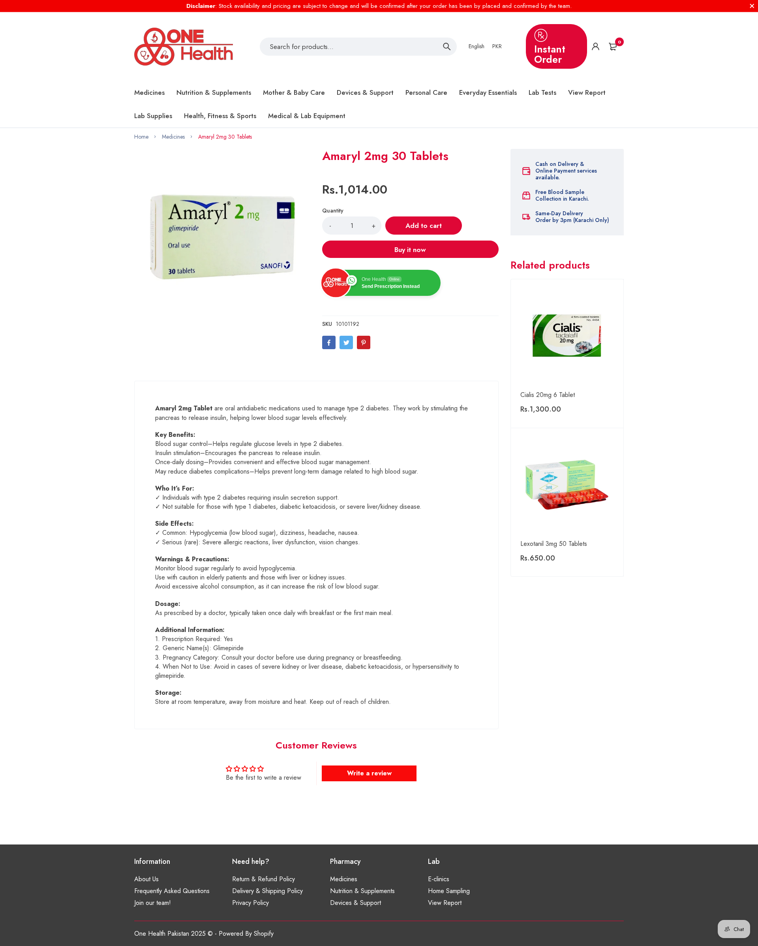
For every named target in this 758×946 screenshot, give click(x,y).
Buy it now (410, 249)
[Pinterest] (363, 342)
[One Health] (183, 47)
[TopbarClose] (752, 6)
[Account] (595, 46)
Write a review (369, 773)
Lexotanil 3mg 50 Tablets (553, 543)
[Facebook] (329, 342)
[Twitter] (346, 342)
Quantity (332, 210)
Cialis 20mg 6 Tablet (547, 394)
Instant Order (549, 54)
